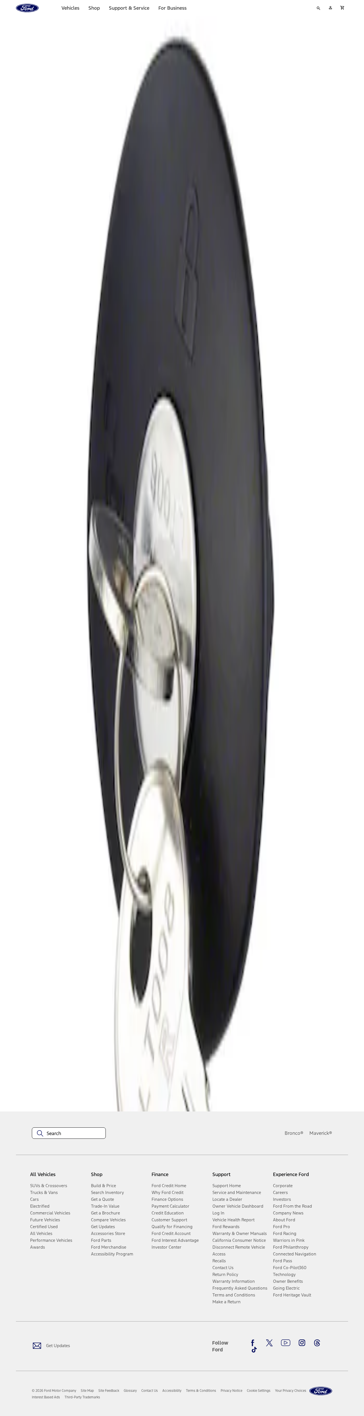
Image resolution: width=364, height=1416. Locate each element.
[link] (87, 1391)
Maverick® (320, 1133)
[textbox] (69, 1133)
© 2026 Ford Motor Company (54, 1391)
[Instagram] (302, 1342)
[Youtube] (285, 1342)
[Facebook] (254, 1342)
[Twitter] (269, 1342)
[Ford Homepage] (320, 1391)
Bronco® (294, 1133)
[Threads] (317, 1342)
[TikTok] (254, 1349)
